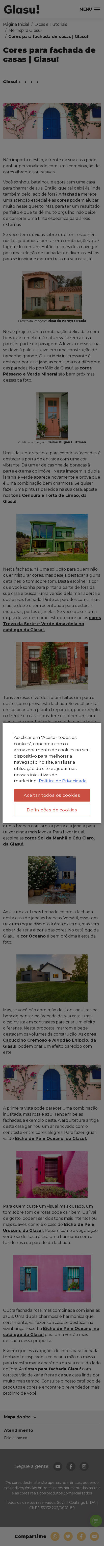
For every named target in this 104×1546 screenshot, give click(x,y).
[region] (52, 773)
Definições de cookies (52, 809)
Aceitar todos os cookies (52, 795)
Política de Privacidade (63, 780)
